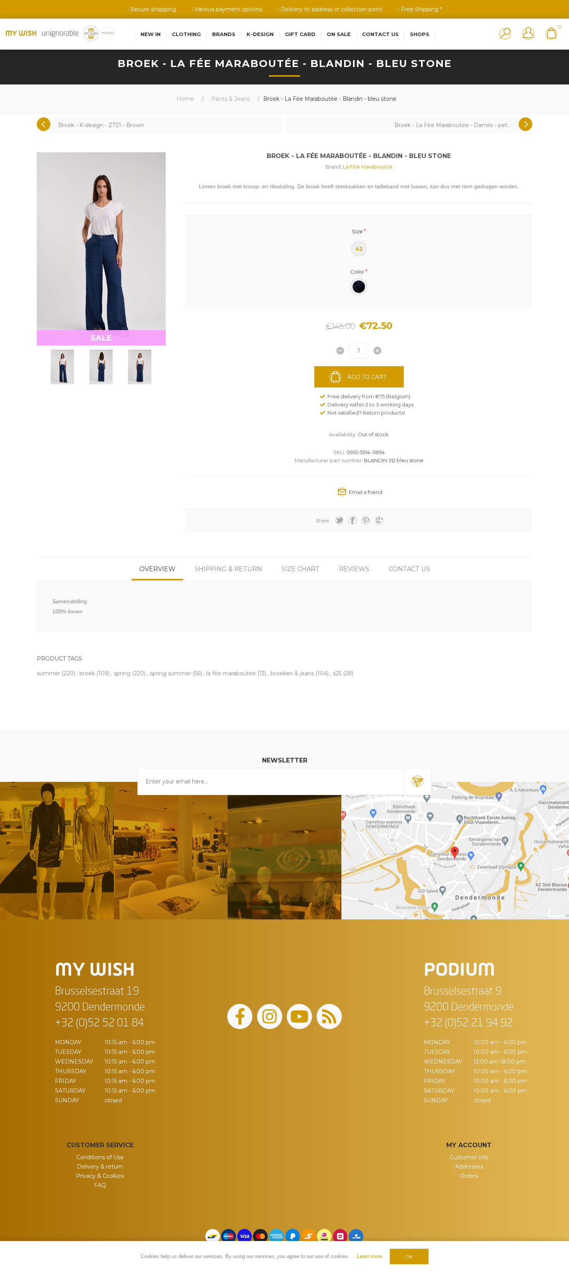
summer (48, 673)
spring (122, 673)
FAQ (100, 1185)
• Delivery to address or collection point (330, 9)
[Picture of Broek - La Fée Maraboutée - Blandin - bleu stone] (62, 367)
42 (359, 249)
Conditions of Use (100, 1157)
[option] (62, 367)
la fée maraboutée (231, 673)
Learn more (369, 1256)
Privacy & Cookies (100, 1175)
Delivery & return (100, 1166)
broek (87, 673)
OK (409, 1257)
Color (357, 271)
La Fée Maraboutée (367, 167)
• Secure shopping (151, 9)
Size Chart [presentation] (300, 569)
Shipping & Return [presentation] (228, 569)
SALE (101, 338)
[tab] (157, 569)
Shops (419, 34)
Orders (469, 1175)
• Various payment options (227, 9)
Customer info (469, 1157)
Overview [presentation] (157, 569)
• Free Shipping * (420, 9)
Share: (323, 520)
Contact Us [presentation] (409, 569)
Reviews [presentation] (354, 569)
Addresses (469, 1166)
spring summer (170, 673)
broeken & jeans (292, 673)
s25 (337, 673)
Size (357, 231)
